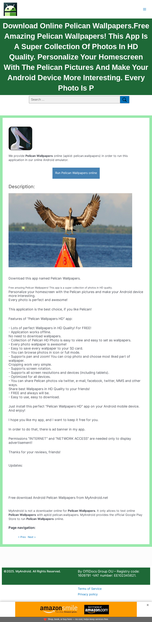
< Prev (22, 536)
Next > (32, 536)
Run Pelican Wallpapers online (76, 173)
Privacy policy (88, 594)
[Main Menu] (144, 9)
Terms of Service (90, 589)
